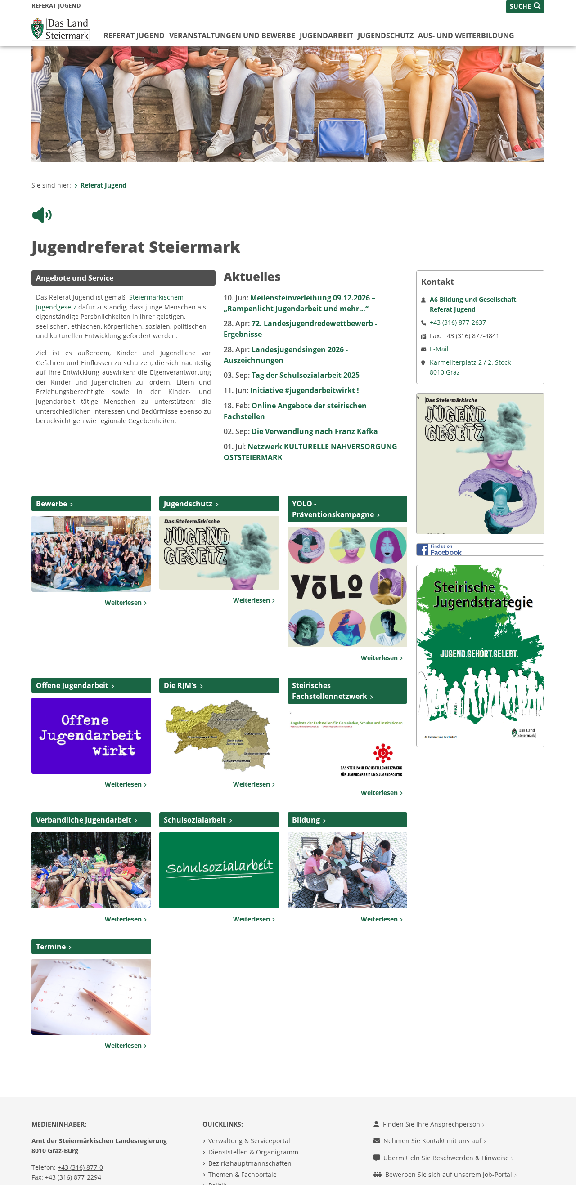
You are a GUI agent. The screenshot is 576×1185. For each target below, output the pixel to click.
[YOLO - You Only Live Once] (347, 557)
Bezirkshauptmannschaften (250, 1134)
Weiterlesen (124, 573)
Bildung (306, 791)
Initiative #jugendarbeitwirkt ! (291, 362)
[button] (525, 6)
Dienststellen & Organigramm (253, 1123)
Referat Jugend (134, 35)
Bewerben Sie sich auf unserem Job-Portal (449, 1145)
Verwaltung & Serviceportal (249, 1112)
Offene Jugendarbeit (72, 657)
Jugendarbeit (326, 35)
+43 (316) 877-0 (80, 1138)
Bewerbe (51, 475)
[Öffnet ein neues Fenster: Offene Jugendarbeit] (91, 706)
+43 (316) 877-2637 (458, 293)
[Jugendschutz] (219, 523)
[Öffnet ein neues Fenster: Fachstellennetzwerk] (347, 715)
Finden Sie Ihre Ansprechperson (432, 1095)
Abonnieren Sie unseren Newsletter (438, 1162)
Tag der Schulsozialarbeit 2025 (292, 346)
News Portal (226, 1167)
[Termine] (91, 967)
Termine (51, 917)
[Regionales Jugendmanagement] (219, 706)
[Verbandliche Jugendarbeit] (91, 840)
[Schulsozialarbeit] (219, 840)
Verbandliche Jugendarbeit (83, 791)
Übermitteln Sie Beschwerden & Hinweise (447, 1129)
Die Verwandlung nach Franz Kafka (301, 402)
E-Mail (439, 320)
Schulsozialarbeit (195, 791)
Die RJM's (180, 657)
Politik (217, 1156)
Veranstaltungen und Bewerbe (232, 35)
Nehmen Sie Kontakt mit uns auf (433, 1112)
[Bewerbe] (91, 524)
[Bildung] (347, 840)
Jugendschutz (386, 35)
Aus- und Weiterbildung (466, 35)
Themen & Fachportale (242, 1145)
